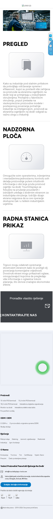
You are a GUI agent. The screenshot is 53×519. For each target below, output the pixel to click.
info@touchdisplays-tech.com (16, 471)
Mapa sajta (18, 510)
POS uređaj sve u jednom (34, 510)
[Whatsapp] (42, 367)
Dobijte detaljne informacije (16, 485)
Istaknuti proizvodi (7, 510)
